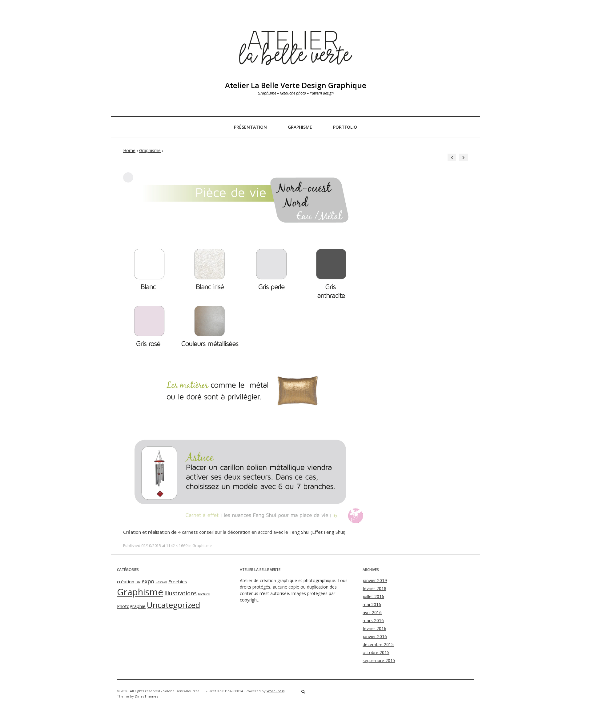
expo (148, 581)
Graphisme (300, 127)
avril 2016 (372, 612)
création (125, 581)
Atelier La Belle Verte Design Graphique (295, 85)
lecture (204, 594)
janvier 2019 (375, 580)
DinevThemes (146, 696)
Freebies (177, 581)
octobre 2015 (376, 652)
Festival (161, 582)
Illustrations (180, 593)
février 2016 (374, 628)
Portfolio (345, 127)
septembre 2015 (379, 660)
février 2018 (374, 588)
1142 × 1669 (176, 545)
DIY (137, 582)
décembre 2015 (378, 644)
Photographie (131, 606)
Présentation (250, 127)
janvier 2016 (375, 636)
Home (129, 150)
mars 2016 (373, 620)
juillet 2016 (373, 596)
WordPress (275, 691)
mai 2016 (372, 604)
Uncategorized (173, 604)
